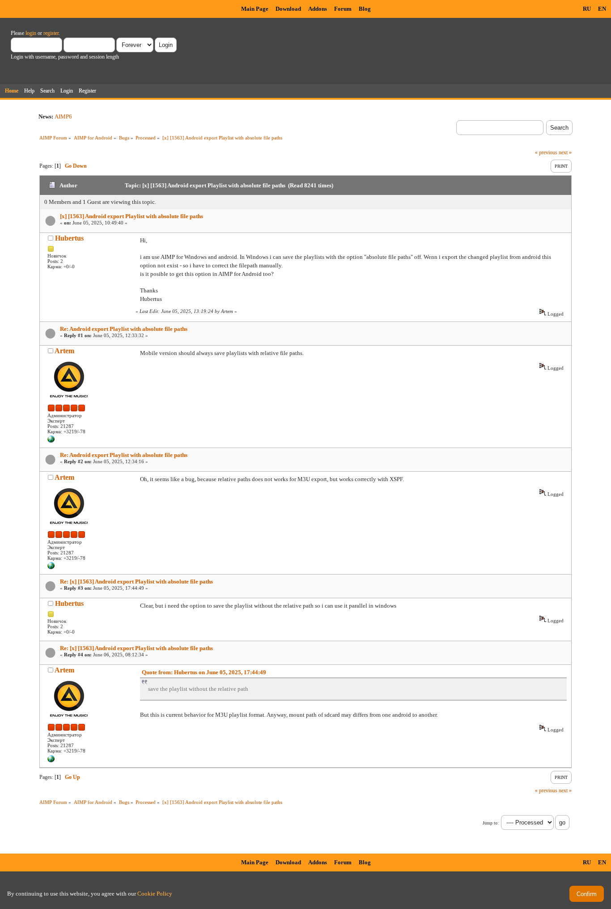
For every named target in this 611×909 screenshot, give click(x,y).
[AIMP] (51, 441)
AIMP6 (63, 116)
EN (602, 8)
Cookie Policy (154, 893)
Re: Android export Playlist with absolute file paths (123, 329)
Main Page (254, 8)
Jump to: (491, 822)
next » (565, 152)
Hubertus (69, 238)
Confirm (587, 894)
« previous (546, 152)
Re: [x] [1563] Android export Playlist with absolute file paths (136, 581)
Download (288, 8)
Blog (365, 8)
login (30, 33)
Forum (343, 8)
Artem (64, 351)
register (51, 33)
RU (587, 8)
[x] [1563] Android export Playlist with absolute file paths (131, 216)
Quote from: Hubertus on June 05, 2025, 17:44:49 (204, 672)
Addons (317, 8)
